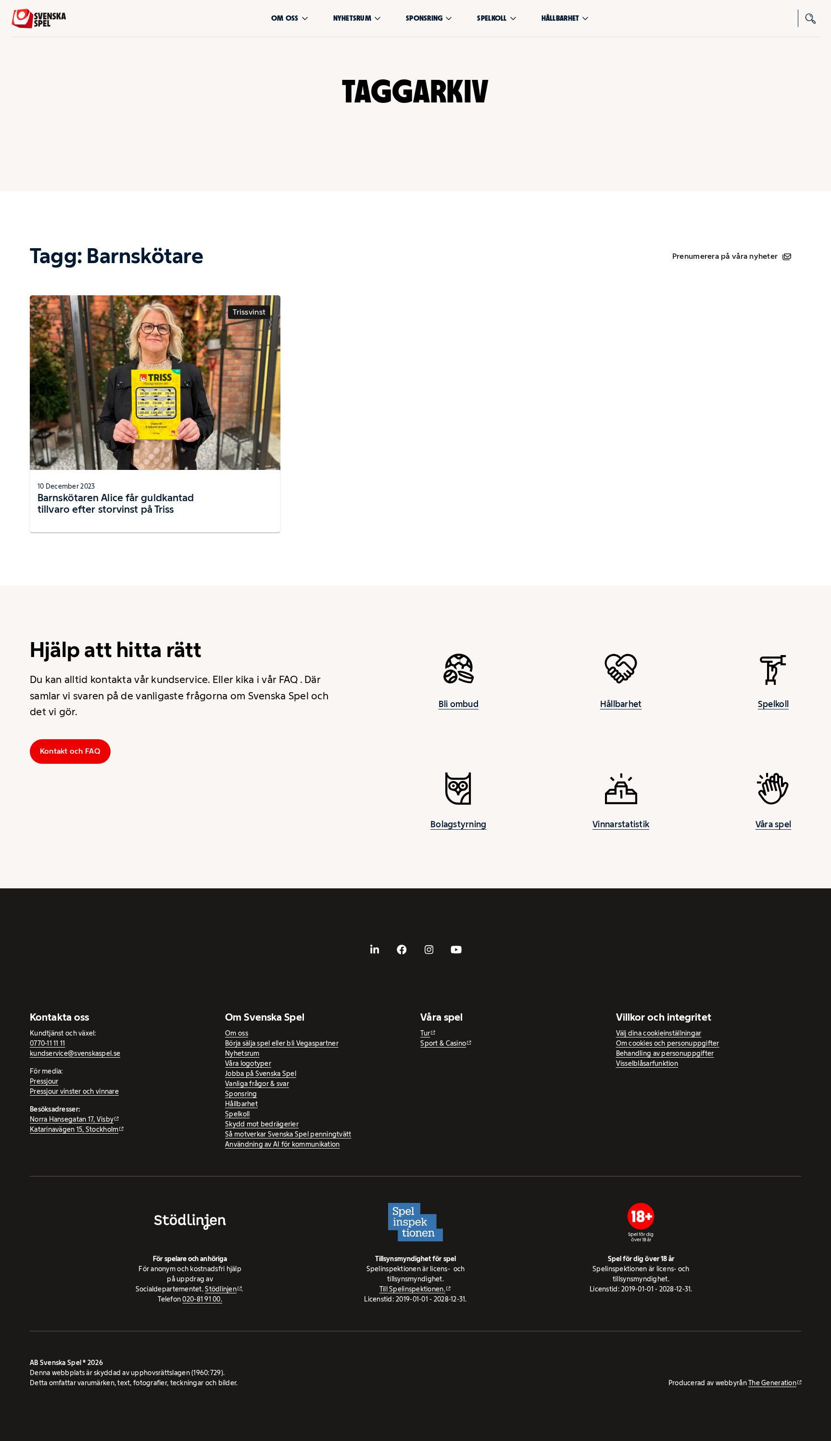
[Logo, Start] (39, 18)
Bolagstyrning (458, 824)
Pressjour (44, 1081)
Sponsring (424, 18)
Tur (425, 1033)
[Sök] (810, 18)
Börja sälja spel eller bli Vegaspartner (282, 1043)
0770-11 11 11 (47, 1043)
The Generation (772, 1382)
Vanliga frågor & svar (257, 1083)
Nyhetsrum (352, 18)
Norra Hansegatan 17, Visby (71, 1119)
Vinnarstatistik (620, 824)
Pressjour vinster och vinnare (74, 1091)
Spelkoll (491, 18)
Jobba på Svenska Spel (260, 1073)
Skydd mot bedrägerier (262, 1124)
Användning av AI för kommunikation (282, 1144)
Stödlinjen (221, 1289)
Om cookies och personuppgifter (667, 1043)
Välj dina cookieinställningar (659, 1033)
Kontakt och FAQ (70, 751)
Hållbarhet (560, 18)
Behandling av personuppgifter (665, 1053)
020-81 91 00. (202, 1299)
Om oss (285, 18)
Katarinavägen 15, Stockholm (74, 1129)
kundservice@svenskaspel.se (75, 1053)
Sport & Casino (443, 1043)
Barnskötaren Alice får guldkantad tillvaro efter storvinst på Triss (116, 504)
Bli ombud (458, 704)
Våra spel (773, 824)
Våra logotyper (248, 1063)
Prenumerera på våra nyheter (725, 256)
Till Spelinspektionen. (412, 1289)
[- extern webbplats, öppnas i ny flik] (374, 950)
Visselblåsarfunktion (647, 1063)
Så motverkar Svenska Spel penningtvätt (288, 1134)
